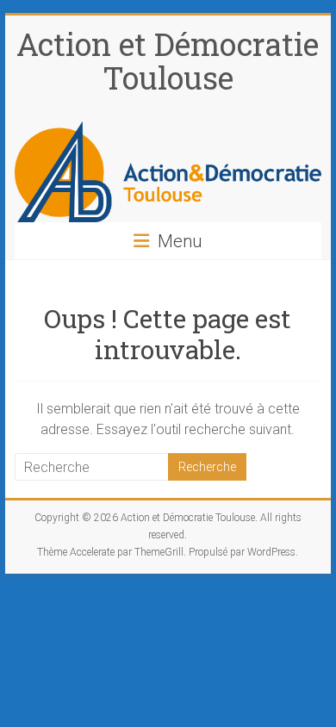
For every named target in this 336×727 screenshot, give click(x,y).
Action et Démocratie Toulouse (167, 60)
